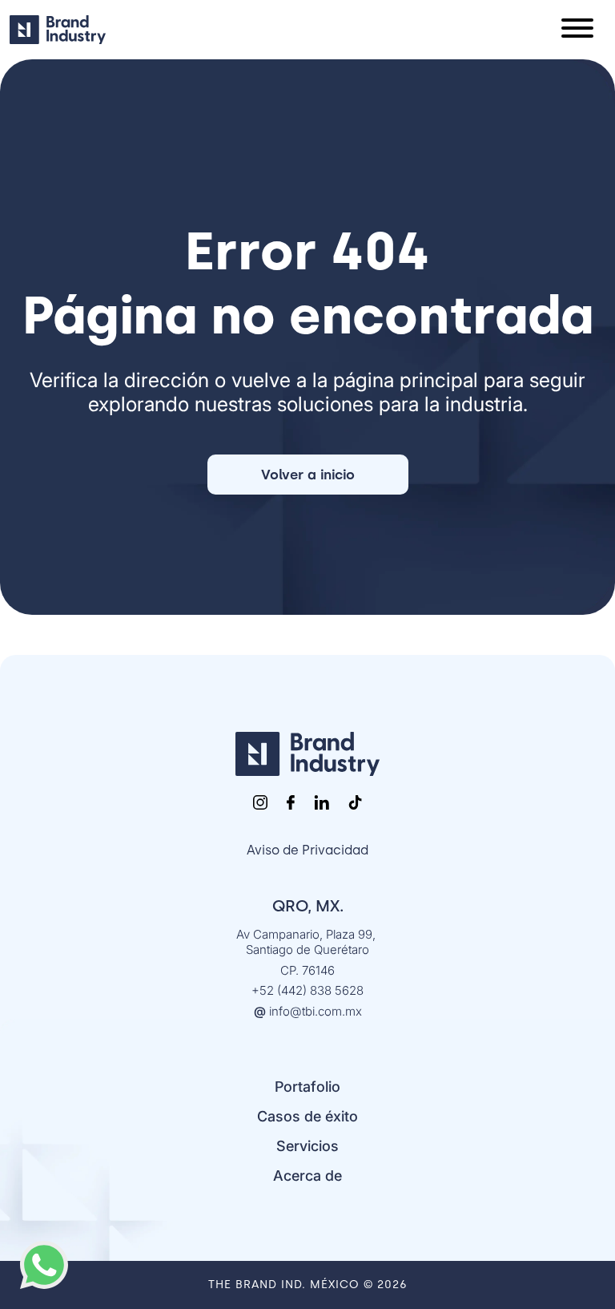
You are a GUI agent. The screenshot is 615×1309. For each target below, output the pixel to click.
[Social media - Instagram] (260, 802)
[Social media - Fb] (291, 802)
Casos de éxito (307, 1116)
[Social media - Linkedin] (321, 802)
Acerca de (307, 1175)
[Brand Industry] (307, 754)
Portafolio (307, 1086)
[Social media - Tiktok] (355, 802)
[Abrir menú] (577, 29)
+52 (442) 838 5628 (307, 990)
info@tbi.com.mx (308, 1011)
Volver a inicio (308, 475)
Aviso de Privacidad (307, 850)
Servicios (307, 1145)
